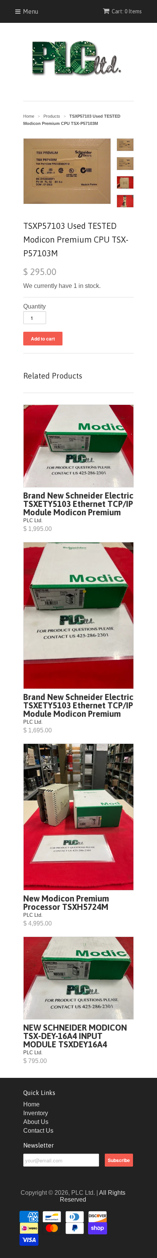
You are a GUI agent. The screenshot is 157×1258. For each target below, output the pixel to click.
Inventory (35, 1113)
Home (31, 1104)
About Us (35, 1122)
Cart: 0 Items (127, 11)
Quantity (34, 306)
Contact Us (38, 1130)
